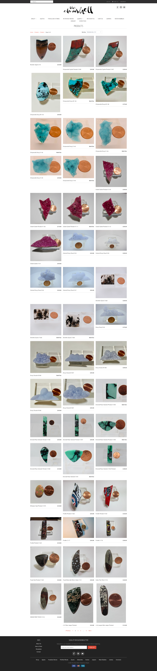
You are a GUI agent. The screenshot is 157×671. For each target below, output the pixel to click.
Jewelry (73, 21)
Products (78, 26)
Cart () (115, 1)
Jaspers (109, 19)
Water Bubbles (119, 19)
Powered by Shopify (84, 663)
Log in (108, 1)
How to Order (38, 646)
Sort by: (84, 32)
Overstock (82, 21)
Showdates (39, 649)
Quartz (79, 19)
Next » (90, 630)
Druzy (33, 19)
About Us (38, 643)
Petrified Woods (68, 19)
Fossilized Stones (54, 19)
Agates (42, 19)
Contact (39, 652)
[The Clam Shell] (78, 10)
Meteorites (90, 19)
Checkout (123, 1)
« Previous (67, 630)
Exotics (100, 19)
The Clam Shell (75, 663)
